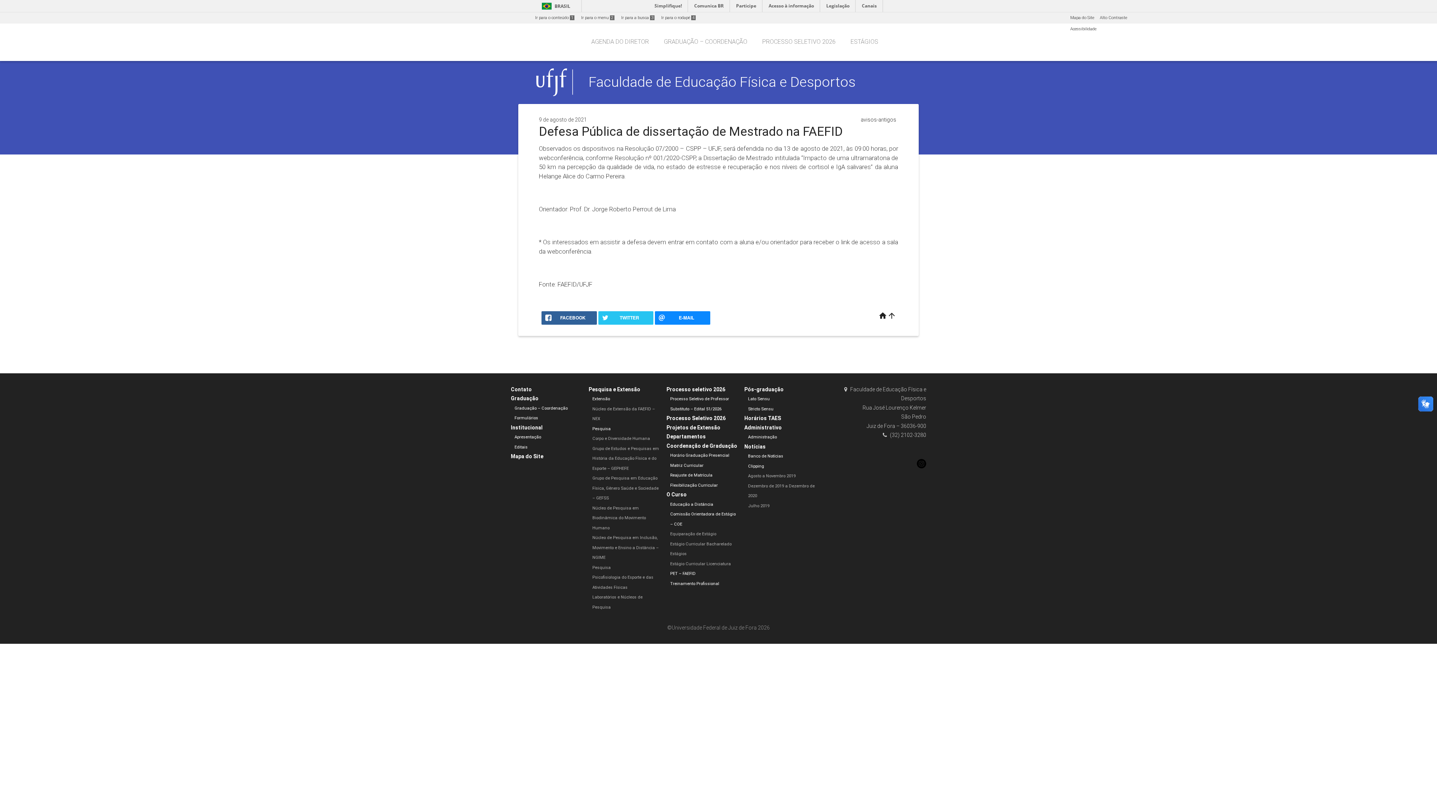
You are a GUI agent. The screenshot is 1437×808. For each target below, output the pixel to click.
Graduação (525, 398)
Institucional (527, 428)
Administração (762, 437)
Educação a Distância (691, 504)
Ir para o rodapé (678, 17)
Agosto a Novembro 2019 (772, 476)
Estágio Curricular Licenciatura (700, 563)
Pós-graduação (764, 389)
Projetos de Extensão (693, 428)
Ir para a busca (637, 17)
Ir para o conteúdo (554, 17)
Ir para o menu (597, 17)
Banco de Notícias (765, 456)
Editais (521, 447)
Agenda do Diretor (620, 41)
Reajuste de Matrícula (691, 475)
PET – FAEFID (683, 573)
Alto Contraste (1113, 17)
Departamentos (686, 437)
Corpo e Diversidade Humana (621, 438)
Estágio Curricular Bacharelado (701, 544)
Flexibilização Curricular (694, 485)
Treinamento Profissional (694, 583)
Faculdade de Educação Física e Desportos (722, 82)
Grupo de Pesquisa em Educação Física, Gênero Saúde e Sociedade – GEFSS (625, 488)
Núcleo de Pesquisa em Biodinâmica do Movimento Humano (619, 518)
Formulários (526, 418)
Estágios (864, 41)
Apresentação (528, 437)
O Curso (676, 495)
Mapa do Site (1082, 17)
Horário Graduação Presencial (699, 455)
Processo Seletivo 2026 (696, 418)
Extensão (601, 399)
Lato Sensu (759, 399)
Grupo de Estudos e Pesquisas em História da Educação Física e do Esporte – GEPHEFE (625, 458)
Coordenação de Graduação (701, 446)
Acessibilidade (1083, 29)
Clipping (756, 466)
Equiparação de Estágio (693, 534)
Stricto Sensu (761, 409)
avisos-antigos (878, 120)
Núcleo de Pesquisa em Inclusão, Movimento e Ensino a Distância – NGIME (625, 547)
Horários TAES (762, 418)
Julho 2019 (758, 506)
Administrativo (763, 428)
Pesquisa (601, 428)
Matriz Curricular (687, 465)
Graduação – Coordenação (705, 41)
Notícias (755, 447)
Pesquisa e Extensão (614, 389)
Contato (521, 389)
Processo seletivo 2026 (799, 41)
